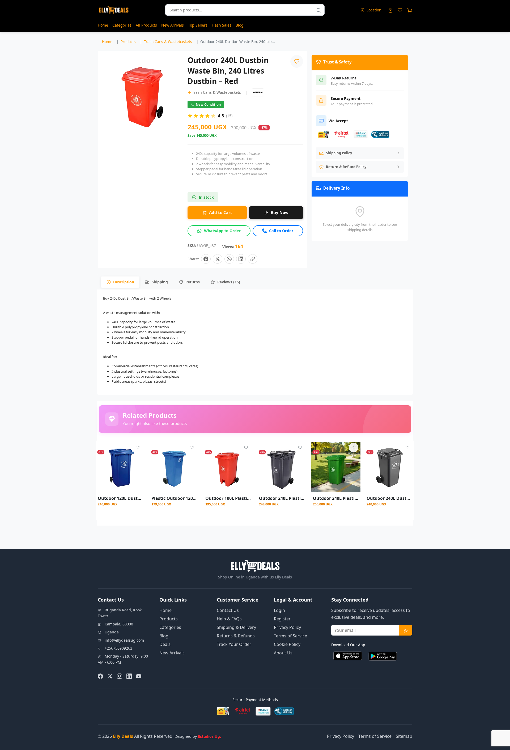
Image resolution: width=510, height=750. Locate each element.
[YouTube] (138, 676)
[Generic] (258, 92)
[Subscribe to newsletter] (405, 630)
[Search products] (319, 10)
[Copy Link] (252, 259)
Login (279, 610)
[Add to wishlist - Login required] (138, 447)
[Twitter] (110, 676)
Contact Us (228, 610)
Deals (165, 644)
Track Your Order (234, 644)
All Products (146, 25)
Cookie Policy (287, 644)
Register (282, 619)
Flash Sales (221, 25)
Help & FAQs (229, 619)
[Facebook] (100, 676)
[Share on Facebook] (206, 259)
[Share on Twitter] (217, 259)
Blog (240, 25)
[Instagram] (119, 676)
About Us (283, 653)
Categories (121, 25)
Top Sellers (197, 25)
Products (168, 619)
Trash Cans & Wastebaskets (214, 92)
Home (103, 25)
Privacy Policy (287, 627)
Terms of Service (290, 636)
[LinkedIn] (129, 676)
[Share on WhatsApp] (229, 259)
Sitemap (404, 736)
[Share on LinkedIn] (241, 259)
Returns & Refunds (236, 636)
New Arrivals (172, 25)
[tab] (120, 282)
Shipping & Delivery (236, 627)
